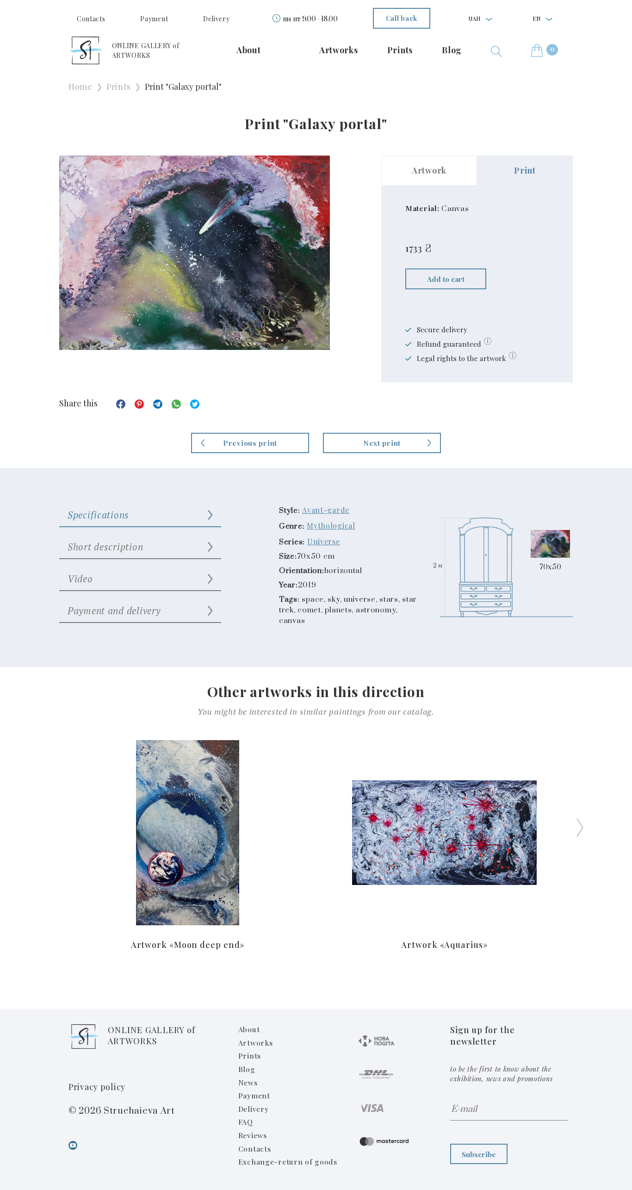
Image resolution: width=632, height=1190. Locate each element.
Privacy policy (96, 1086)
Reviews (252, 1135)
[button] (496, 50)
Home (80, 86)
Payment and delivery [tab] (114, 610)
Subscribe (479, 1154)
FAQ (245, 1122)
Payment (154, 18)
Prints (400, 50)
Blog (452, 50)
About (248, 50)
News (248, 1082)
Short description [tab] (105, 546)
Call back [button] (401, 18)
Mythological (331, 525)
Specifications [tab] (98, 514)
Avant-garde (325, 510)
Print (525, 170)
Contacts (91, 18)
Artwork (429, 170)
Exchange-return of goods (287, 1161)
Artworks (338, 50)
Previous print (250, 443)
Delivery (216, 18)
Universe (323, 541)
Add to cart (446, 279)
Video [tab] (80, 578)
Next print (382, 443)
